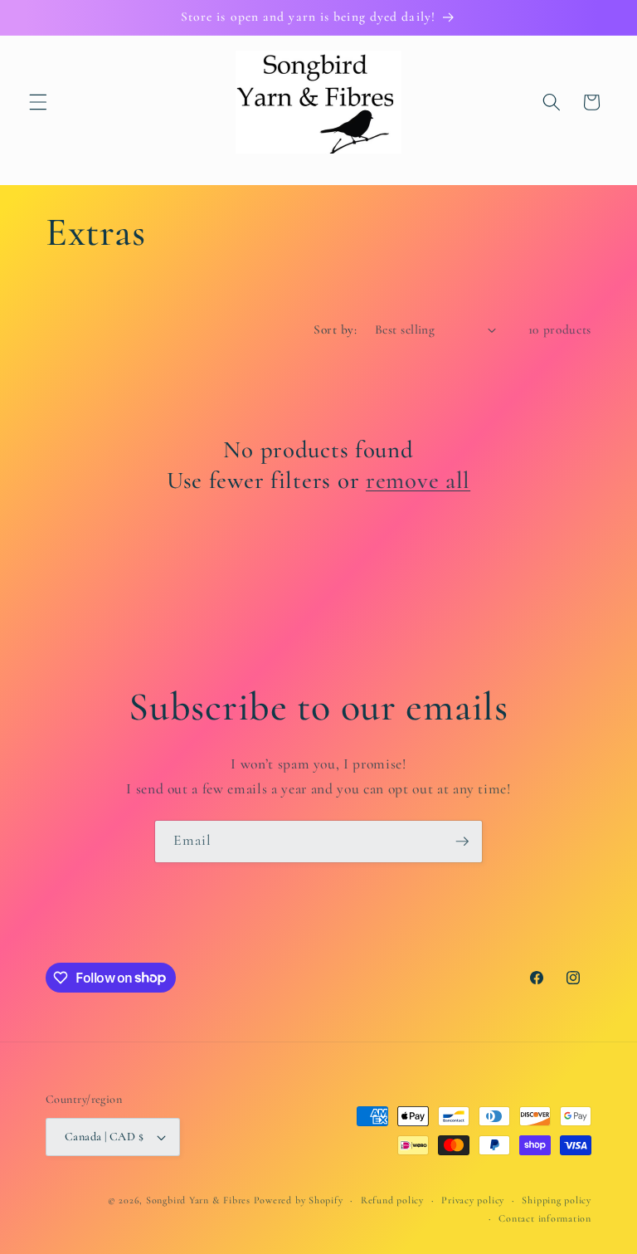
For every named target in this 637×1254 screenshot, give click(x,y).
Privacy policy (472, 1200)
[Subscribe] (462, 841)
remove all (418, 480)
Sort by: (335, 329)
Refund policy (392, 1200)
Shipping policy (556, 1200)
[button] (38, 102)
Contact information (544, 1218)
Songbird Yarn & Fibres (198, 1200)
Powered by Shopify (298, 1200)
